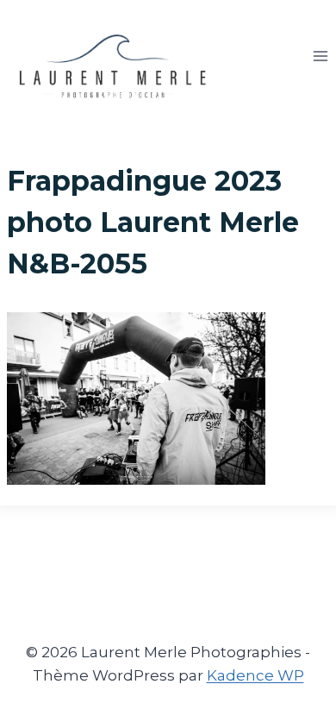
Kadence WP (255, 675)
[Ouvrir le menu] (320, 55)
